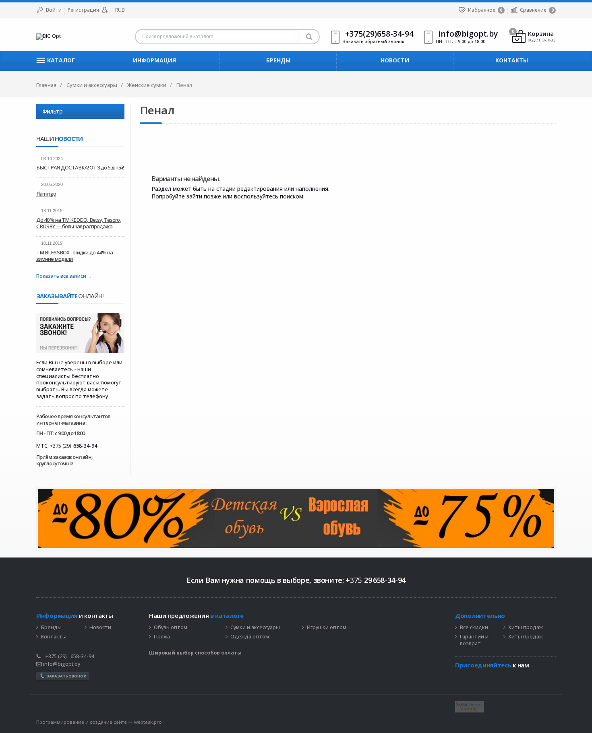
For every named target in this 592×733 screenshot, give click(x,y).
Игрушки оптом (326, 627)
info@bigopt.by (61, 664)
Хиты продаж (525, 627)
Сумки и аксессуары (255, 627)
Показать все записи (61, 276)
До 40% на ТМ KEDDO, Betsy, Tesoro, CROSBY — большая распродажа (78, 223)
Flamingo (46, 193)
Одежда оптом (249, 637)
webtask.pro (148, 722)
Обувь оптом (170, 627)
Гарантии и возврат (474, 640)
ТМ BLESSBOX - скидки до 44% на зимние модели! (74, 255)
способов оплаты (218, 652)
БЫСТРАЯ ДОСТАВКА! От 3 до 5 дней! (80, 167)
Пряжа (162, 637)
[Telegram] (459, 677)
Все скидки (474, 627)
